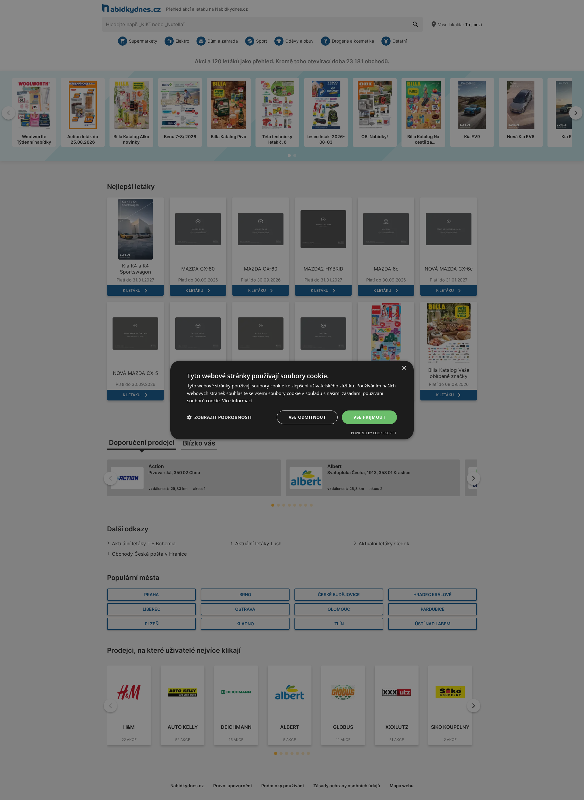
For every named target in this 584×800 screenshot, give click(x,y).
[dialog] (292, 400)
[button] (219, 417)
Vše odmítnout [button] (307, 417)
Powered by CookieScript (373, 433)
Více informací (237, 400)
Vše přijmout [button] (369, 417)
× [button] (403, 367)
